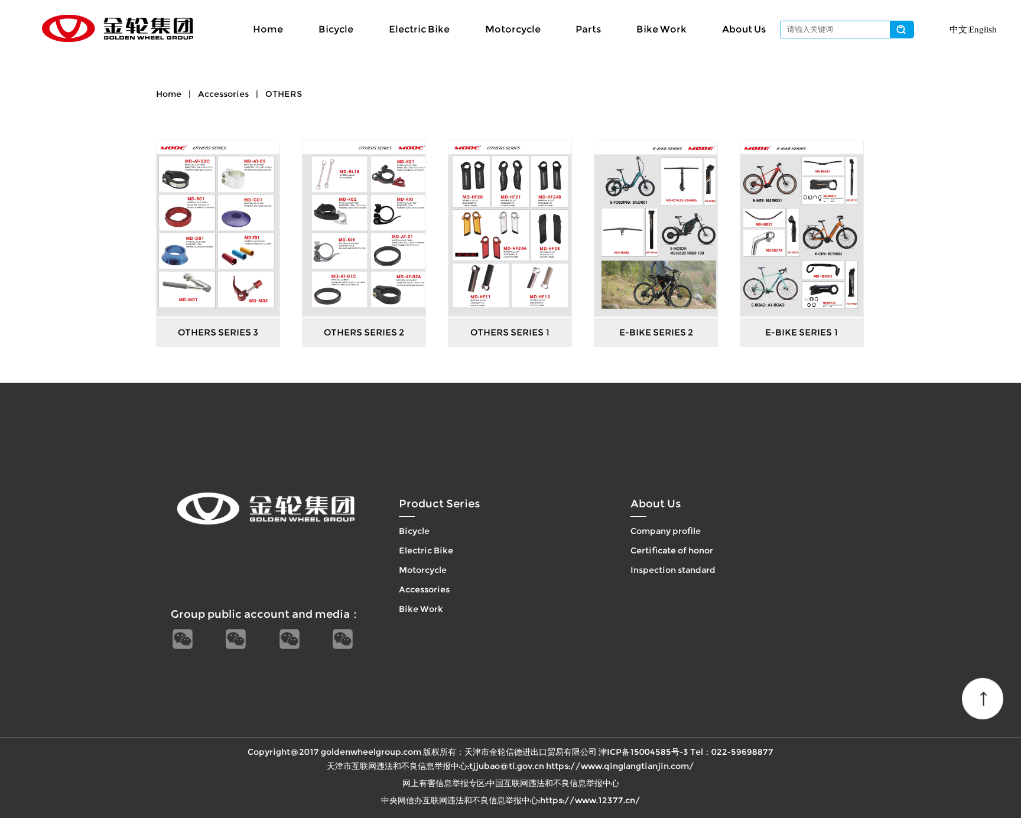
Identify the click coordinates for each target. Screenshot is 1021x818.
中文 (958, 29)
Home (268, 29)
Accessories (223, 94)
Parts (588, 29)
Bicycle (335, 29)
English (983, 29)
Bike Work (661, 29)
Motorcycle (513, 29)
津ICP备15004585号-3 (643, 752)
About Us (744, 29)
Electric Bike (419, 29)
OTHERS (283, 94)
